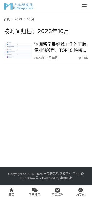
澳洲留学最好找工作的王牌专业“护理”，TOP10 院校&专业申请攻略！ (60, 47)
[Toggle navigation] (84, 6)
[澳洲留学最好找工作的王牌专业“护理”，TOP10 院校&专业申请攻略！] (18, 50)
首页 (7, 19)
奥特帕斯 (66, 178)
